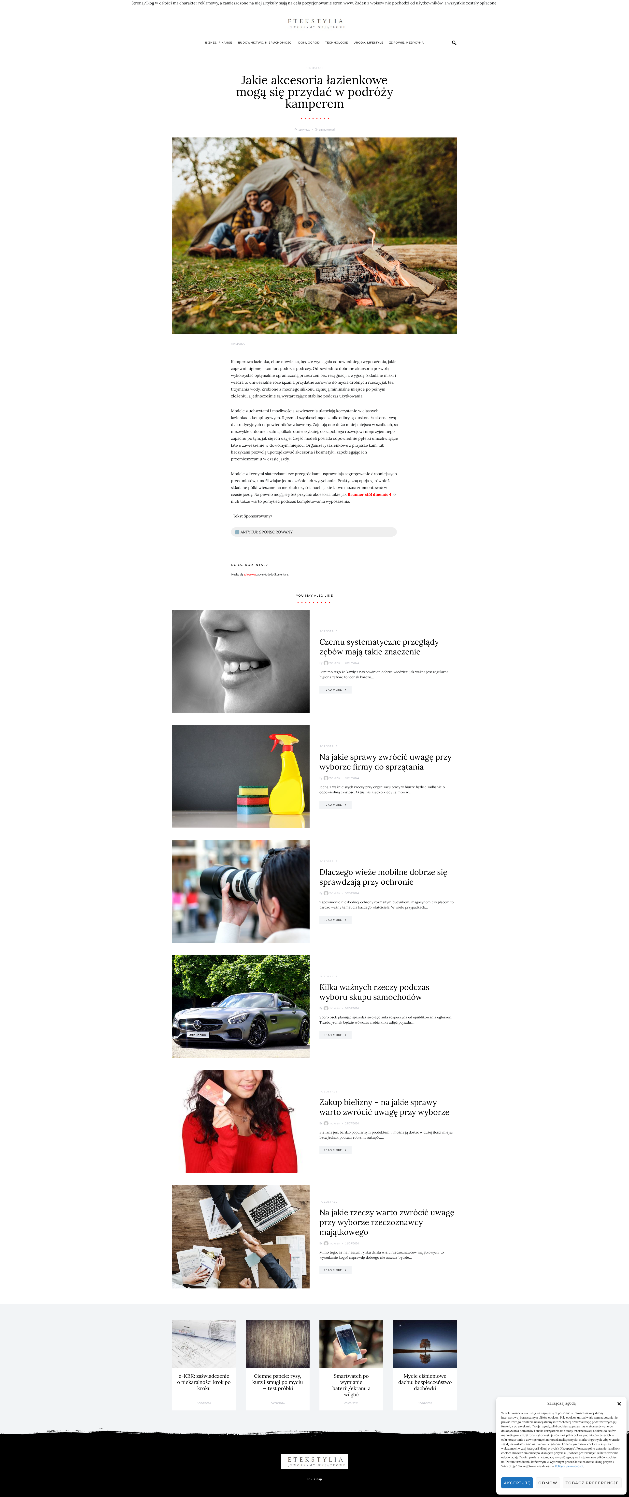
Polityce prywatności (569, 1466)
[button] (619, 1403)
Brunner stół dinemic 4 (369, 494)
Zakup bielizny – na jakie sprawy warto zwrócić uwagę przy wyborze (384, 1107)
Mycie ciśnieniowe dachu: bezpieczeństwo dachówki (425, 1382)
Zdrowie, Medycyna (406, 42)
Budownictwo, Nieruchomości (265, 42)
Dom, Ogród (308, 42)
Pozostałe (314, 68)
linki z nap (314, 1479)
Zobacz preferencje (592, 1483)
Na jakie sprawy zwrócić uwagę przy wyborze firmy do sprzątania (385, 762)
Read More (333, 689)
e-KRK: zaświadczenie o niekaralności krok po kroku (204, 1382)
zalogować (250, 574)
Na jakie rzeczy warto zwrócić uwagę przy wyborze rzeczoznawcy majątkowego (386, 1222)
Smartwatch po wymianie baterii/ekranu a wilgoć (351, 1385)
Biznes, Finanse (218, 42)
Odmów (548, 1483)
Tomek (334, 663)
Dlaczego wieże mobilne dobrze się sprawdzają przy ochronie (383, 877)
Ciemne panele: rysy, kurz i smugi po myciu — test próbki (277, 1382)
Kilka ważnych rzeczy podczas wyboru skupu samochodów (374, 992)
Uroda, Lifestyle (368, 42)
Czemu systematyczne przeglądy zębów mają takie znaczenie (379, 647)
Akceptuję (517, 1483)
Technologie (336, 42)
